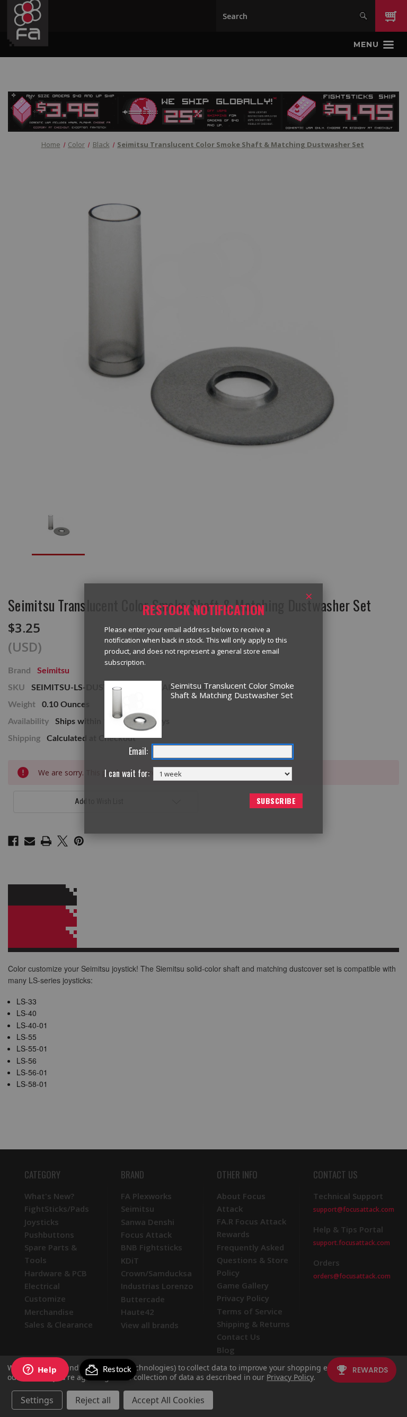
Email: (138, 751)
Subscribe (276, 800)
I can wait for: (126, 774)
